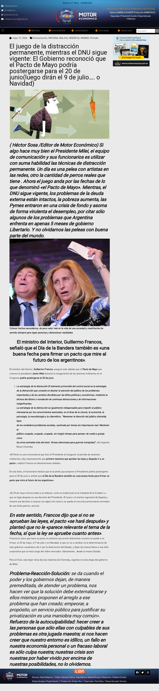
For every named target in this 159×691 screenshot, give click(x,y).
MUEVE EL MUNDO (79, 37)
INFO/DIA (53, 37)
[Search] (157, 31)
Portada (94, 37)
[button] (131, 8)
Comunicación (40, 37)
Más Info (63, 37)
